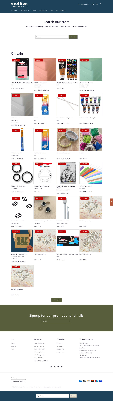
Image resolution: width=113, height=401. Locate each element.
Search (73, 37)
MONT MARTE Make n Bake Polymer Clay (22, 83)
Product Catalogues (39, 343)
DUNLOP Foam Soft (16, 118)
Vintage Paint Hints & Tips (40, 361)
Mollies (16, 387)
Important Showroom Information (89, 357)
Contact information (56, 387)
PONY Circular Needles (40, 118)
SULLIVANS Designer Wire (63, 153)
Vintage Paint (60, 349)
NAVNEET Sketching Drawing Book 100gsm (66, 187)
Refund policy (22, 387)
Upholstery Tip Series (39, 352)
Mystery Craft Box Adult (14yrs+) (19, 254)
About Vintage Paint (39, 355)
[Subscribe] (69, 321)
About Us (13, 346)
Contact (13, 343)
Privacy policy (30, 387)
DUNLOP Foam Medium (40, 83)
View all (56, 300)
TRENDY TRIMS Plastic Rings (18, 186)
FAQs (12, 349)
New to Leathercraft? (39, 349)
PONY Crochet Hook (16, 153)
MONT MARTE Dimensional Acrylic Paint (67, 83)
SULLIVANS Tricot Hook (63, 221)
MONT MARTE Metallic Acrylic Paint (88, 118)
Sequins (81, 153)
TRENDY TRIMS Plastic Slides (18, 221)
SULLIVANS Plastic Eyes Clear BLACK (43, 221)
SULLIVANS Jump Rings (85, 221)
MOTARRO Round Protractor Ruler (43, 186)
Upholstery (60, 343)
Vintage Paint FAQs (39, 358)
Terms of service (38, 387)
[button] (15, 10)
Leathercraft (60, 346)
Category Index (61, 352)
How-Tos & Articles (39, 346)
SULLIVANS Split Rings (85, 254)
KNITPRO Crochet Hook (85, 186)
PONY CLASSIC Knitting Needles (65, 118)
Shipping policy (46, 387)
